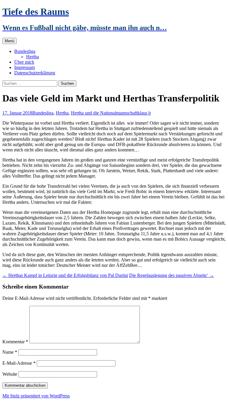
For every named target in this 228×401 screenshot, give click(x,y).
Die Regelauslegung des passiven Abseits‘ (171, 275)
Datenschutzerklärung (34, 72)
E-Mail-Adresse (19, 363)
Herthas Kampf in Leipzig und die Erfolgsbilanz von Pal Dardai (65, 275)
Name (9, 352)
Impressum (24, 67)
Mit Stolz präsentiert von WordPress (36, 395)
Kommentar (15, 341)
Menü (9, 41)
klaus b (144, 112)
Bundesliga (24, 51)
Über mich (24, 62)
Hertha (32, 56)
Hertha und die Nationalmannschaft (104, 112)
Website (9, 374)
